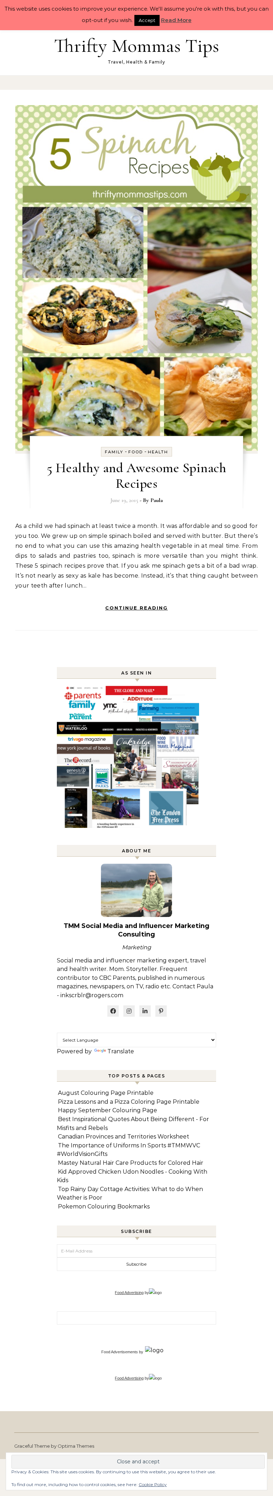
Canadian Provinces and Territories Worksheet (123, 1136)
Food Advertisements (119, 1352)
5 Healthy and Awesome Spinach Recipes (136, 476)
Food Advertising (129, 1292)
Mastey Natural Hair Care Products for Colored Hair (130, 1162)
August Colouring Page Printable (106, 1093)
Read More (176, 20)
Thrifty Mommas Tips (136, 45)
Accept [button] (147, 20)
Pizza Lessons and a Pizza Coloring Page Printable (128, 1101)
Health (158, 451)
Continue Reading (136, 608)
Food (135, 451)
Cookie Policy (153, 1484)
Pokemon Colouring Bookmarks (104, 1206)
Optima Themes (76, 1446)
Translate (120, 1051)
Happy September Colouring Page (107, 1110)
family (114, 451)
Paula (156, 500)
